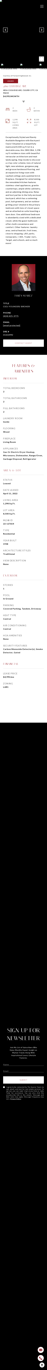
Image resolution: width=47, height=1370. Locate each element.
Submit (23, 1080)
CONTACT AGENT (23, 343)
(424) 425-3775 (11, 316)
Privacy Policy (15, 1099)
